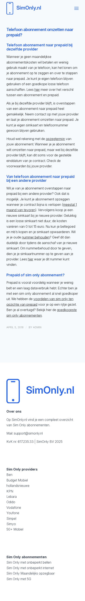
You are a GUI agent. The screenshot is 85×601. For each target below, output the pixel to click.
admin (37, 327)
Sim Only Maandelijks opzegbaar (30, 573)
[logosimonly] (35, 8)
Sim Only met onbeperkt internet (30, 568)
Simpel (11, 518)
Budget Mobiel (17, 480)
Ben (9, 475)
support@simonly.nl (28, 433)
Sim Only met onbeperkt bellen (28, 562)
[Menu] (76, 8)
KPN (9, 491)
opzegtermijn (55, 139)
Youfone (12, 513)
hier (37, 89)
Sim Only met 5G (18, 579)
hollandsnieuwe (18, 486)
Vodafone (13, 507)
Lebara (11, 496)
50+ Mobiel (14, 529)
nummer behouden (36, 237)
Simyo (11, 524)
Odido (10, 502)
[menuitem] (76, 8)
